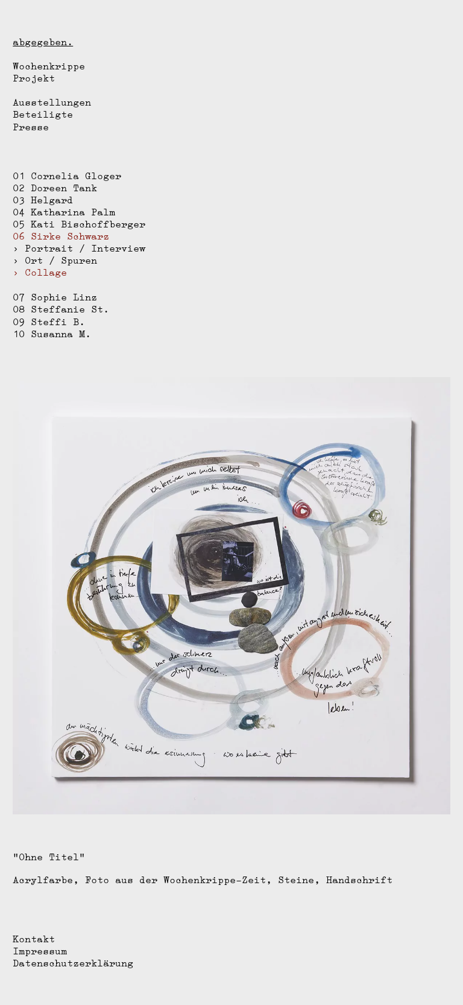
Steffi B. (58, 322)
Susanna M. (61, 334)
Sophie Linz (64, 297)
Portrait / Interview (85, 248)
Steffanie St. (70, 309)
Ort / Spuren (61, 260)
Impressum (40, 951)
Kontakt (34, 939)
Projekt (34, 78)
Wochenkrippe (49, 66)
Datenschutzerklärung (73, 963)
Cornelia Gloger (76, 176)
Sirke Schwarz (70, 236)
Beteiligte (43, 114)
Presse (31, 127)
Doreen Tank (64, 188)
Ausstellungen (52, 102)
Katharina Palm (73, 212)
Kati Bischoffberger (88, 224)
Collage (46, 272)
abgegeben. (43, 42)
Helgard (52, 200)
